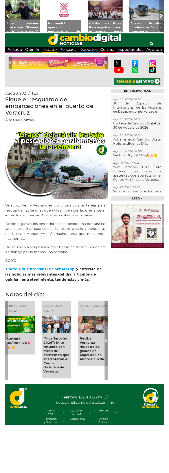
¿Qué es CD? (50, 412)
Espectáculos (130, 49)
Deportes (89, 49)
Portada (14, 49)
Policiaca (68, 49)
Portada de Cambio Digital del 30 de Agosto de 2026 (137, 125)
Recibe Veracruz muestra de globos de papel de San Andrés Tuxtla (92, 348)
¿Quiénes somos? (77, 412)
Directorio (103, 410)
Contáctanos (76, 418)
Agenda (154, 49)
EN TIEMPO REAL (137, 90)
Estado (50, 49)
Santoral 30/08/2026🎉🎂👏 (19, 343)
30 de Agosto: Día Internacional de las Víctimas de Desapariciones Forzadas (137, 107)
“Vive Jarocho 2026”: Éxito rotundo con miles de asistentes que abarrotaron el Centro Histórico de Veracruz (56, 354)
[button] (7, 16)
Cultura (107, 49)
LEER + (137, 198)
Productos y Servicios (50, 420)
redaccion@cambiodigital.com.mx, (84, 402)
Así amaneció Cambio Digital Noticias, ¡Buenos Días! (137, 141)
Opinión (32, 49)
